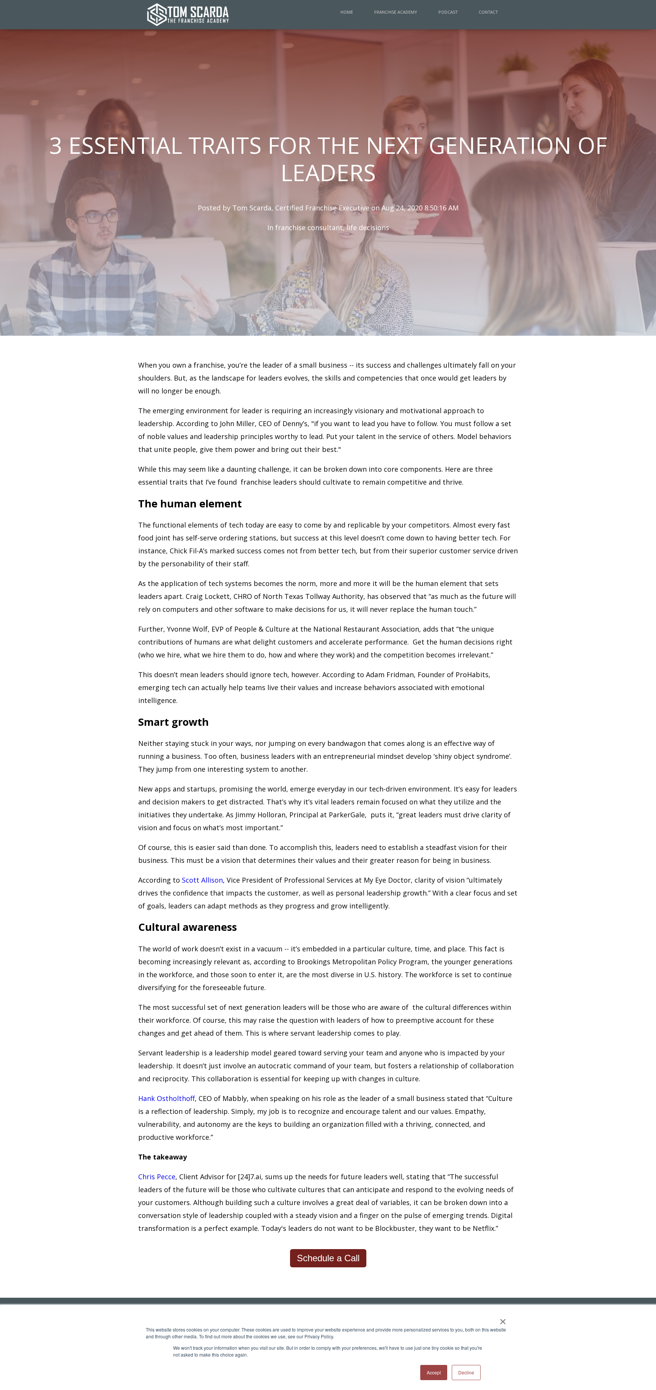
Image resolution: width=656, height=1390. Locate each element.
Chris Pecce (156, 1176)
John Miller (237, 423)
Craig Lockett (208, 596)
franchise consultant (309, 227)
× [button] (502, 1319)
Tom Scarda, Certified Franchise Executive (300, 207)
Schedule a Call (328, 1258)
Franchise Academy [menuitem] (395, 12)
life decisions (368, 227)
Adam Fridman (390, 674)
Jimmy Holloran (260, 814)
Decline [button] (466, 1372)
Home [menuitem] (347, 12)
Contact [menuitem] (488, 12)
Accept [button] (434, 1372)
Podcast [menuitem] (447, 12)
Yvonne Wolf (187, 628)
